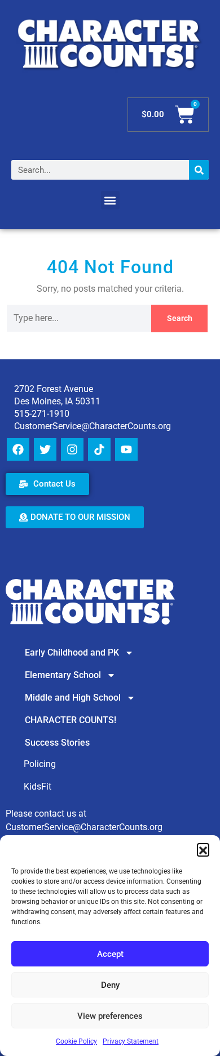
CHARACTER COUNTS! (70, 720)
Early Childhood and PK (72, 652)
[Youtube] (126, 449)
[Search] (199, 170)
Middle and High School (73, 697)
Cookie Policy (76, 1041)
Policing (40, 764)
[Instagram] (72, 449)
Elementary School (63, 675)
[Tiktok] (99, 449)
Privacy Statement (131, 1041)
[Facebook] (18, 449)
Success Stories (57, 742)
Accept (110, 954)
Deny (110, 985)
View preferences (110, 1016)
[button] (203, 849)
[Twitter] (45, 449)
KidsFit (37, 786)
